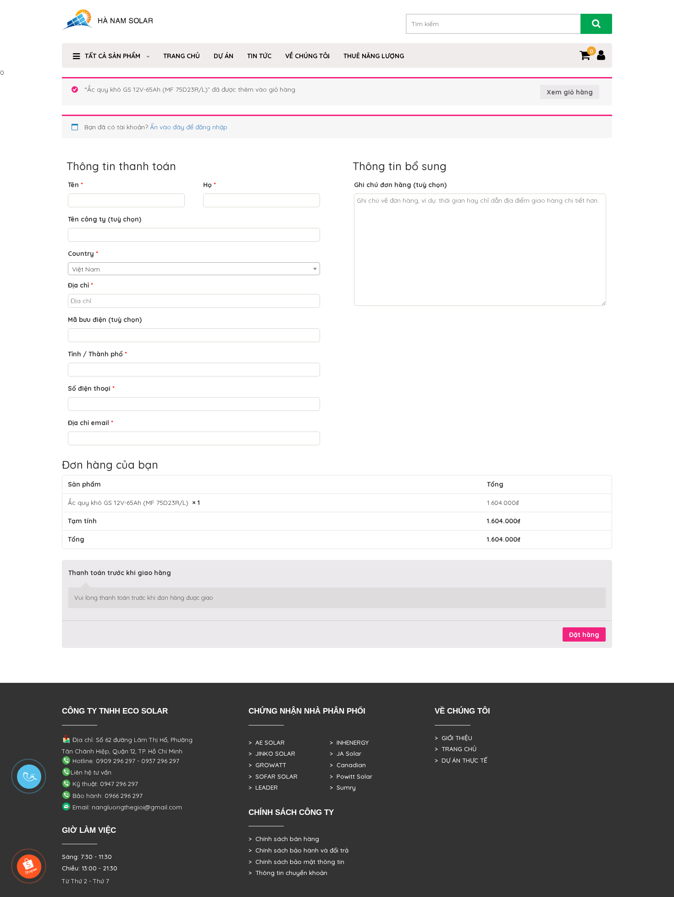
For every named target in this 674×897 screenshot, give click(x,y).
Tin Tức (259, 56)
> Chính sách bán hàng (284, 838)
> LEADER (263, 787)
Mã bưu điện (105, 320)
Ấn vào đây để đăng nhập (188, 127)
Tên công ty (104, 219)
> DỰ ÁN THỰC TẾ (461, 760)
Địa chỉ (80, 285)
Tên (75, 185)
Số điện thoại (91, 388)
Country (83, 253)
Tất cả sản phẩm (112, 56)
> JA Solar (345, 753)
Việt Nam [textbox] (86, 269)
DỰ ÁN (223, 56)
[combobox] (194, 268)
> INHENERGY (349, 742)
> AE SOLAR (267, 742)
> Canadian (348, 765)
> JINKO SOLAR (272, 753)
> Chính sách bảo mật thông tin (296, 861)
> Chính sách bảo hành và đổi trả (298, 850)
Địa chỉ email (90, 423)
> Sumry (343, 787)
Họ (209, 185)
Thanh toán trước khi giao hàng (119, 573)
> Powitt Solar (351, 776)
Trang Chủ (181, 56)
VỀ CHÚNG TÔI (307, 56)
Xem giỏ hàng (570, 92)
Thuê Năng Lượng (373, 56)
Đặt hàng (584, 635)
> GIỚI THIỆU (453, 738)
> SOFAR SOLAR (273, 776)
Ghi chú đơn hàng (400, 185)
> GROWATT (267, 765)
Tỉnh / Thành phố (97, 354)
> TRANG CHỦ (455, 749)
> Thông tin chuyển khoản (288, 872)
